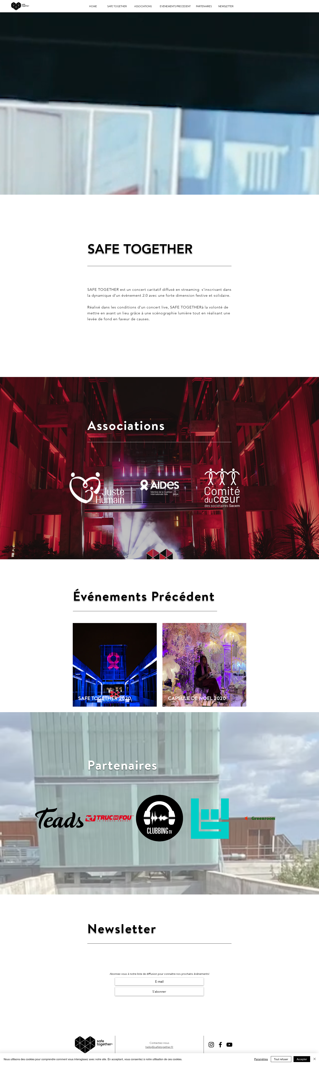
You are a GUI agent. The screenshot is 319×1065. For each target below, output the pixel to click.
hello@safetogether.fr (159, 1047)
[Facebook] (220, 1044)
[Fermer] (314, 1059)
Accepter (302, 1059)
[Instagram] (211, 1044)
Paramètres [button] (261, 1059)
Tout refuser (281, 1059)
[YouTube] (229, 1044)
